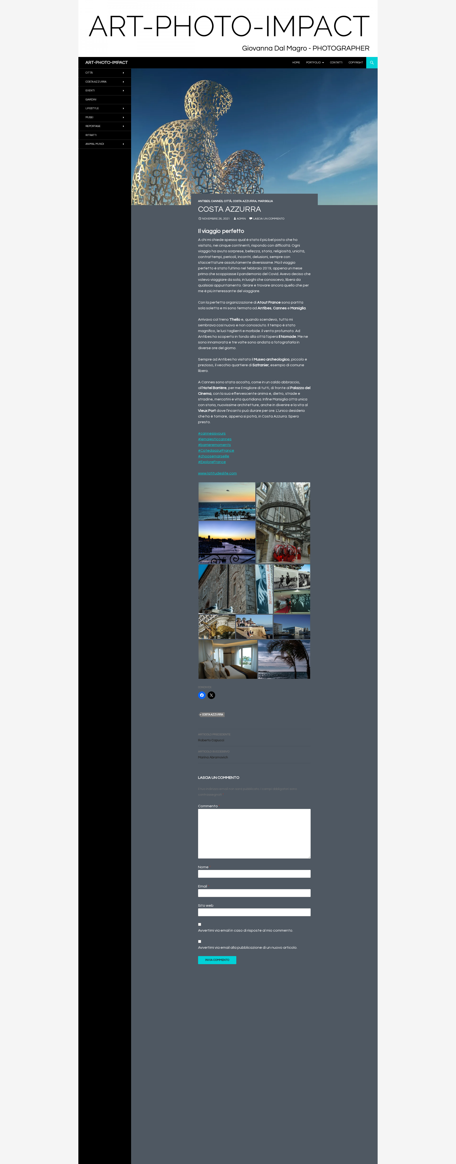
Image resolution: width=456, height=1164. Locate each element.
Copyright (356, 62)
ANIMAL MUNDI (95, 144)
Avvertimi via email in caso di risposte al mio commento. (245, 930)
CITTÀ (228, 201)
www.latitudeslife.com (217, 473)
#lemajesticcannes (215, 439)
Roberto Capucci (214, 737)
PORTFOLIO (313, 62)
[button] (227, 501)
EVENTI (90, 90)
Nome (204, 867)
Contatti (336, 62)
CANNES (217, 201)
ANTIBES (204, 201)
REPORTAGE (93, 126)
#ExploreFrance (212, 462)
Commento (209, 806)
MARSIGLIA (265, 201)
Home (296, 62)
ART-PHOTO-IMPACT (107, 62)
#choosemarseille (213, 456)
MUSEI (89, 117)
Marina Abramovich (213, 754)
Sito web (206, 905)
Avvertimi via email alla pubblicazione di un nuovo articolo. (247, 947)
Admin (241, 218)
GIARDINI (91, 99)
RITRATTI (91, 135)
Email (203, 886)
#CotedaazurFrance (216, 450)
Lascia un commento (268, 218)
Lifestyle (92, 108)
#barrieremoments (214, 445)
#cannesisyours (212, 433)
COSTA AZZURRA (244, 201)
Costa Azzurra (212, 714)
